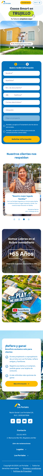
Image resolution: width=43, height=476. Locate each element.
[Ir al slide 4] (24, 47)
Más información (20, 384)
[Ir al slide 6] (33, 47)
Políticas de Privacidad (22, 471)
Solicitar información (21, 139)
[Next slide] (38, 30)
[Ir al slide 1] (9, 47)
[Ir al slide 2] (14, 47)
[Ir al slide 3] (19, 47)
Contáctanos (25, 2)
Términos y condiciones (32, 468)
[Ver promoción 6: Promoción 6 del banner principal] (21, 30)
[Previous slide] (4, 30)
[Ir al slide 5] (28, 47)
